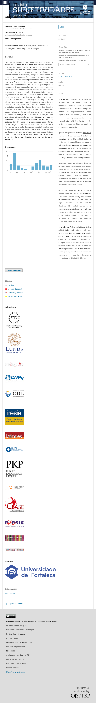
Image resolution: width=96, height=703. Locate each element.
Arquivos (15, 9)
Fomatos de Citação (67, 64)
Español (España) (15, 289)
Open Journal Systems (14, 604)
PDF (63, 27)
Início (7, 9)
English (11, 285)
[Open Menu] (5, 2)
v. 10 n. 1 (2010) (27, 9)
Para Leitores (10, 593)
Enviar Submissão (14, 270)
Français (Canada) (15, 292)
